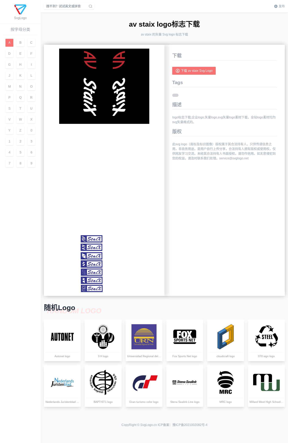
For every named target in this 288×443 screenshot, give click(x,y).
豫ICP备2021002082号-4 (189, 425)
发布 (282, 6)
